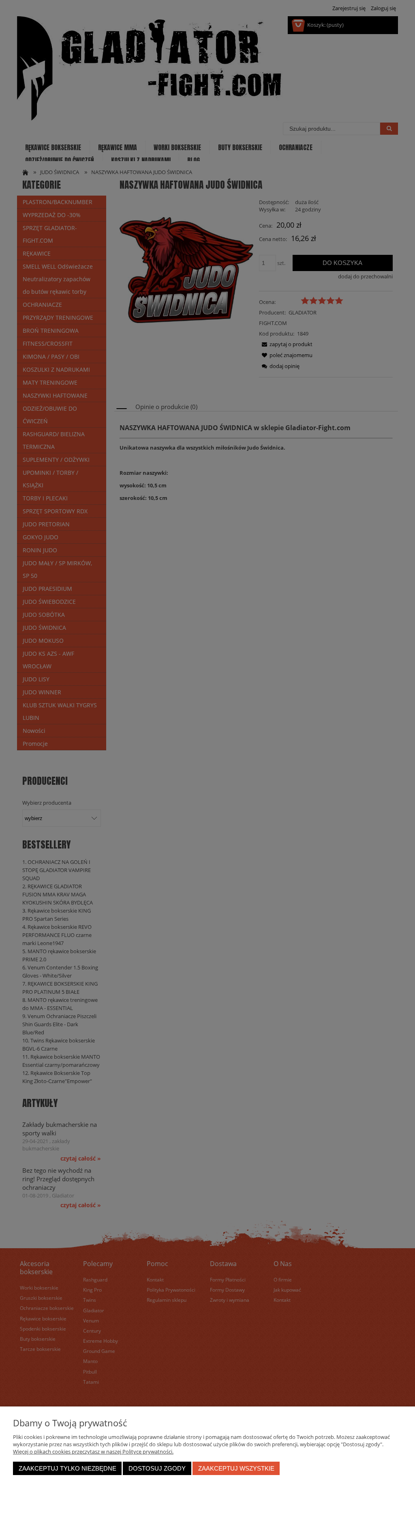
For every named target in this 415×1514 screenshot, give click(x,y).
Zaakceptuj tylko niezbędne (67, 1468)
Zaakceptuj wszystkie (236, 1468)
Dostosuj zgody (157, 1468)
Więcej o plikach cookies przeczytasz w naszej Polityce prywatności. (93, 1451)
